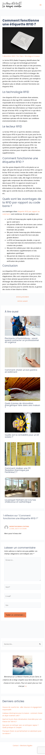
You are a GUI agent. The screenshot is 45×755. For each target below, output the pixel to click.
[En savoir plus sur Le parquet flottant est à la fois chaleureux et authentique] (22, 487)
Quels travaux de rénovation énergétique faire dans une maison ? (22, 405)
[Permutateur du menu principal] (40, 5)
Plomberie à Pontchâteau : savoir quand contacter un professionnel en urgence (22, 340)
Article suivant (22, 301)
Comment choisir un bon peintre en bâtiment (21, 371)
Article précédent (22, 297)
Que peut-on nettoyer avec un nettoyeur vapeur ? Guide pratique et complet (20, 726)
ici (25, 686)
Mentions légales (26, 745)
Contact (16, 745)
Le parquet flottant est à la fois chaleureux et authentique (20, 501)
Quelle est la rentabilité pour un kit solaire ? (22, 436)
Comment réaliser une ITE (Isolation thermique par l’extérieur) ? (18, 470)
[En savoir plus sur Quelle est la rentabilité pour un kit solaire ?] (22, 422)
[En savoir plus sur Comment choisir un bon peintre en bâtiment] (22, 357)
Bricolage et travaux (32, 56)
